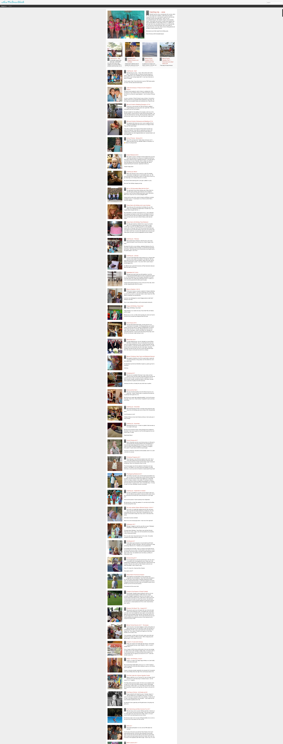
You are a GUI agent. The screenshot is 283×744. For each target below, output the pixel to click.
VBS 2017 (129, 726)
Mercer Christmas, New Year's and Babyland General (141, 356)
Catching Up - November (133, 423)
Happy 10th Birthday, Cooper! (134, 658)
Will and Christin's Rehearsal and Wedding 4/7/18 (140, 121)
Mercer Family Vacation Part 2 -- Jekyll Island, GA (149, 60)
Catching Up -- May (115, 58)
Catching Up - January (132, 255)
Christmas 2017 (131, 373)
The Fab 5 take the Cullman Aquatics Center (138, 675)
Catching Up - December (133, 407)
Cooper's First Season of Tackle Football (137, 591)
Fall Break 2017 (131, 541)
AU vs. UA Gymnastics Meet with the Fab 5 (138, 188)
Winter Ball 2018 (131, 339)
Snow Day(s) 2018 (131, 323)
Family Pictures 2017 (132, 440)
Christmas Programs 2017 (133, 457)
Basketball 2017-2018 (132, 272)
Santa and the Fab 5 (132, 390)
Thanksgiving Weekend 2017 (134, 474)
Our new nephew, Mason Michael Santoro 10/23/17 (140, 507)
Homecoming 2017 (132, 558)
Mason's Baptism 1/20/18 (133, 289)
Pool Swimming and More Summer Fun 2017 (138, 709)
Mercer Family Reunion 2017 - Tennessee (138, 625)
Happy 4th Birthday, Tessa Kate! (135, 306)
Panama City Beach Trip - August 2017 (137, 608)
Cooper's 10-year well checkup (135, 642)
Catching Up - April (132, 71)
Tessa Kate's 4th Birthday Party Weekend (137, 222)
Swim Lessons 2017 (132, 742)
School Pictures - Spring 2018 (134, 138)
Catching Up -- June (157, 12)
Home (10, 6)
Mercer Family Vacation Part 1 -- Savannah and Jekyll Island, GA (167, 61)
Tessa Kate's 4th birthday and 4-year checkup (138, 205)
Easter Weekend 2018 (132, 155)
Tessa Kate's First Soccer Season (135, 574)
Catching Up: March (132, 171)
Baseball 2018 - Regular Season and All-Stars (133, 60)
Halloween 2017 (131, 524)
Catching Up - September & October (136, 491)
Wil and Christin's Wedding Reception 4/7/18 (138, 104)
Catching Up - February (133, 239)
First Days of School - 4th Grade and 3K (137, 692)
